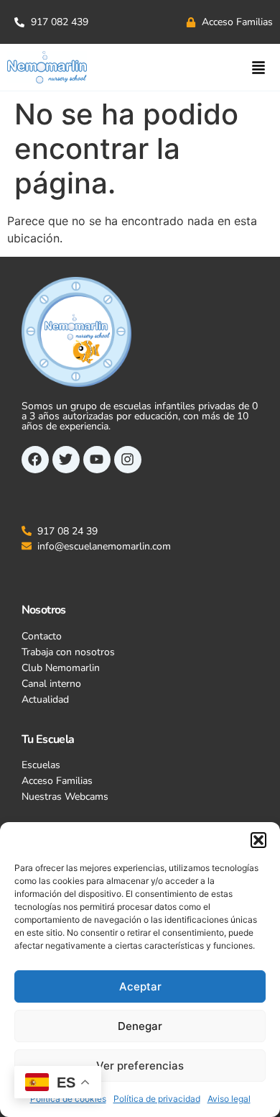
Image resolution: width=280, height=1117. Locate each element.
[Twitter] (66, 459)
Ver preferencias (140, 1065)
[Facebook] (35, 459)
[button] (258, 840)
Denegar (140, 1026)
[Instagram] (127, 459)
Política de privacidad (156, 1098)
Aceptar (140, 986)
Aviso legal (229, 1098)
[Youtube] (97, 459)
